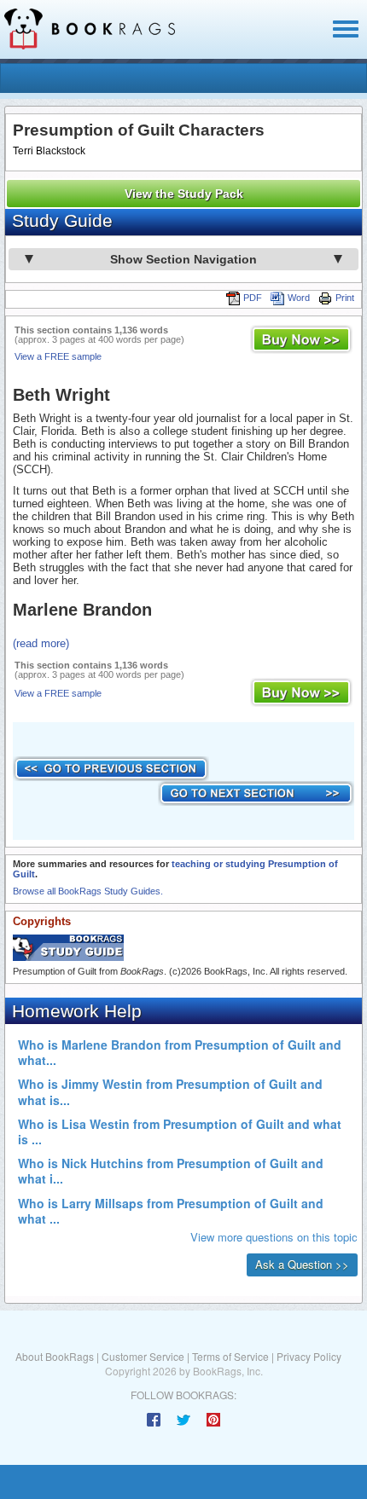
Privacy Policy (309, 1356)
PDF (252, 297)
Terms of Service (230, 1356)
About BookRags (54, 1356)
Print (344, 297)
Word (299, 297)
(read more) (41, 643)
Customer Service (143, 1356)
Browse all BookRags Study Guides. (88, 891)
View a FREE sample (58, 356)
